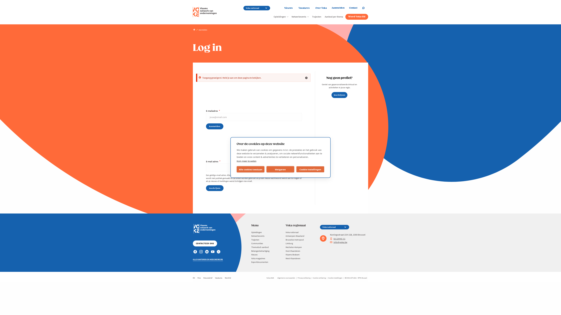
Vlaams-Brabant (292, 254)
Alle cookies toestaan (250, 169)
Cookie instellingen (335, 278)
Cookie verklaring (319, 278)
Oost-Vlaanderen (293, 251)
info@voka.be (340, 242)
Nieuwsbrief (207, 278)
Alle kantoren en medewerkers (208, 259)
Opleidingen (280, 16)
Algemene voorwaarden (286, 278)
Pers (199, 278)
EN (194, 278)
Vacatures (304, 8)
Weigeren (280, 169)
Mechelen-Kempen (294, 247)
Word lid (228, 278)
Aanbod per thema (334, 16)
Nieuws (288, 8)
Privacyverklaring (304, 278)
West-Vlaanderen (293, 258)
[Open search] (365, 8)
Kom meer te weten (246, 161)
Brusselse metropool (295, 239)
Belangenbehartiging (260, 251)
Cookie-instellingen (310, 169)
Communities (257, 243)
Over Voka (321, 8)
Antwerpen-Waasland (295, 236)
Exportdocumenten (259, 262)
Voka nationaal (292, 232)
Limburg (289, 243)
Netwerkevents (299, 16)
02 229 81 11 (339, 238)
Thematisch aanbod (260, 247)
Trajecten (316, 16)
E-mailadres (212, 110)
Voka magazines (258, 258)
